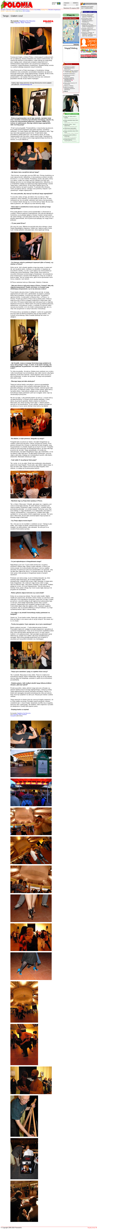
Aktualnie (3, 9)
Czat (35, 9)
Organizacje (57, 9)
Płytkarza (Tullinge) (68, 85)
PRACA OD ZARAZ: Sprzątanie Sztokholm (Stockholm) (69, 88)
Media (38, 9)
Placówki (50, 9)
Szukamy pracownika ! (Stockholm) (69, 76)
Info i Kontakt (26, 11)
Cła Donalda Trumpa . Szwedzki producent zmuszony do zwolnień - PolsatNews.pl (87, 20)
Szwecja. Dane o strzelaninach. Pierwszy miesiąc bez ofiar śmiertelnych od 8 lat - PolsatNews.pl (89, 25)
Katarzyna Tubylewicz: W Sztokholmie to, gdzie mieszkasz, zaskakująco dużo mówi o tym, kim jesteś (89, 34)
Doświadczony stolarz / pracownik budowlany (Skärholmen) (69, 68)
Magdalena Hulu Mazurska (27, 21)
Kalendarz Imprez (10, 9)
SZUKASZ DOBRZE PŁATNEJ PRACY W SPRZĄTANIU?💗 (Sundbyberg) (69, 79)
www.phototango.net (26, 84)
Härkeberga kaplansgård (70, 129)
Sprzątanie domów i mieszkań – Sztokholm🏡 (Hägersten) (71, 71)
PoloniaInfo (13, 715)
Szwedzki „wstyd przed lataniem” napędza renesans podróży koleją (89, 29)
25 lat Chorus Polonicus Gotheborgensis (70, 140)
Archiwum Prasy (25, 9)
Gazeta (18, 9)
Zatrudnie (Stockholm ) (69, 73)
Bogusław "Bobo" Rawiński (22, 22)
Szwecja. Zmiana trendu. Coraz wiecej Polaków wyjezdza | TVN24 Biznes (88, 15)
